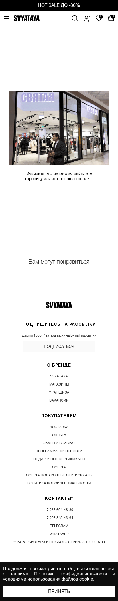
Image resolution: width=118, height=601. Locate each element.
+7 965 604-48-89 (59, 510)
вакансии (59, 400)
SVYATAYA (59, 376)
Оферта (59, 467)
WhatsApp (59, 534)
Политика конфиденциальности (70, 574)
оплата (59, 435)
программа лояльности (59, 451)
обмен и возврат (59, 443)
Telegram (59, 526)
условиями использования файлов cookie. (48, 579)
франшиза (59, 392)
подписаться (59, 346)
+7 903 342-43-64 (59, 518)
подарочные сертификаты (59, 459)
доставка (59, 427)
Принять (59, 591)
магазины (59, 384)
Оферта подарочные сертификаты (59, 475)
